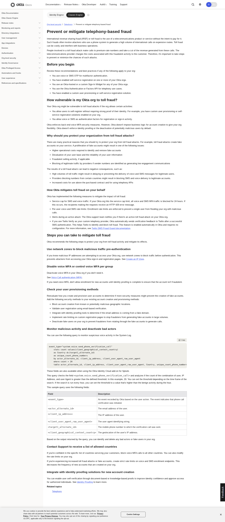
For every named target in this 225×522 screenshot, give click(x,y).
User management (9, 38)
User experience (8, 78)
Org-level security (9, 58)
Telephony (68, 24)
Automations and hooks (11, 73)
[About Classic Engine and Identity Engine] (88, 15)
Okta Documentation (10, 13)
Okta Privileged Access (11, 68)
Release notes (7, 23)
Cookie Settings (133, 514)
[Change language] (200, 4)
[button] (52, 4)
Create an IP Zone (135, 259)
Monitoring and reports (11, 28)
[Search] (193, 4)
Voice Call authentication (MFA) (66, 277)
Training (113, 4)
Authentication (7, 53)
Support (123, 4)
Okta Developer (89, 4)
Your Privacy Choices (49, 516)
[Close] (221, 514)
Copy (183, 340)
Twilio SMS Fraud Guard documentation (111, 228)
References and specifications (14, 83)
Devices (5, 48)
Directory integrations (10, 33)
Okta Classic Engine (10, 18)
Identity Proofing (85, 482)
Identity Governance (10, 63)
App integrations (8, 43)
